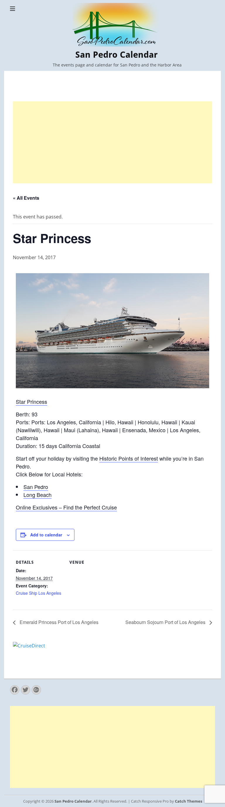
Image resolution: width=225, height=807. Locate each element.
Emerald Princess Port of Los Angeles (58, 622)
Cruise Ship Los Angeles (38, 593)
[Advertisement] (112, 142)
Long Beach (37, 494)
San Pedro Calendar (116, 54)
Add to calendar (46, 535)
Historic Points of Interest (128, 458)
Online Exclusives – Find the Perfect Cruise (66, 507)
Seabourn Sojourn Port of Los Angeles (166, 622)
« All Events (26, 197)
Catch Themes (188, 801)
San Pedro (35, 486)
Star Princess (31, 401)
